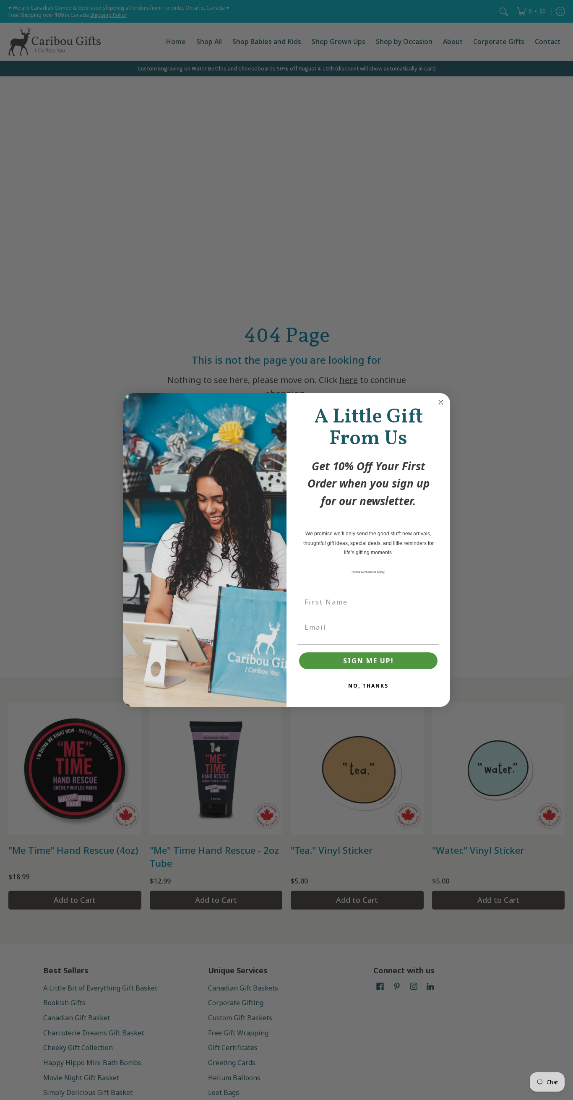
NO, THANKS (368, 685)
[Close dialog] (441, 402)
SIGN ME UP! (368, 660)
